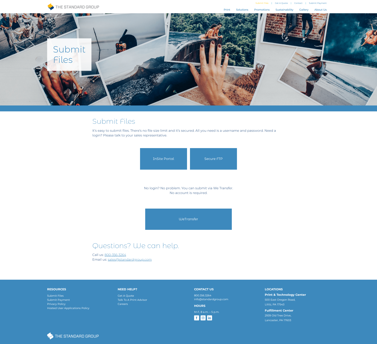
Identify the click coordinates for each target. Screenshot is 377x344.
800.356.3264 (202, 295)
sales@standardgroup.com (130, 260)
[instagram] (203, 317)
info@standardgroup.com (211, 299)
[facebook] (196, 317)
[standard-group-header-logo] (73, 5)
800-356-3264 (115, 255)
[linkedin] (209, 317)
